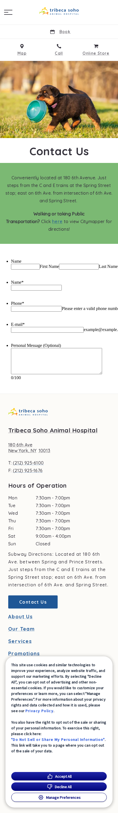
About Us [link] (20, 616)
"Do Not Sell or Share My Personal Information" (58, 739)
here (57, 221)
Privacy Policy (40, 710)
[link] (59, 11)
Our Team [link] (21, 629)
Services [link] (20, 641)
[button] (8, 12)
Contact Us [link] (33, 602)
